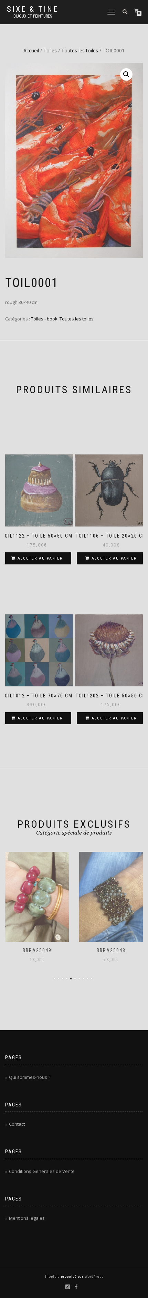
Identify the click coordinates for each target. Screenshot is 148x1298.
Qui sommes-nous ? (29, 1077)
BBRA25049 (37, 950)
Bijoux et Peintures (32, 16)
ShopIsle (53, 1276)
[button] (126, 74)
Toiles (50, 50)
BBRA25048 (111, 950)
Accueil (31, 50)
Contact (17, 1124)
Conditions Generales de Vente (42, 1171)
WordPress (94, 1276)
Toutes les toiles (79, 50)
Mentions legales (27, 1218)
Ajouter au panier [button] (40, 558)
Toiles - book (44, 319)
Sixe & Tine (33, 9)
